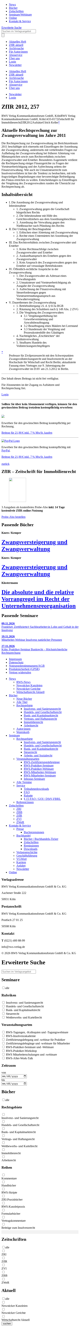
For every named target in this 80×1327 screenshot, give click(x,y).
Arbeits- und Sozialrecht (38, 755)
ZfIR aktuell (16, 45)
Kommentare (9, 1178)
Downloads (30, 848)
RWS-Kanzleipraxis (13, 1206)
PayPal (5, 450)
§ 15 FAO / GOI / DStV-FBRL (42, 798)
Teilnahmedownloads (36, 788)
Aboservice (15, 55)
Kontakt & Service (20, 21)
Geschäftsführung (26, 855)
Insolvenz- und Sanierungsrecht (42, 708)
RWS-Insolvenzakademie (20, 1036)
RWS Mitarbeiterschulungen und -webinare (31, 1054)
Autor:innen (23, 728)
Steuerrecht (30, 752)
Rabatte (28, 795)
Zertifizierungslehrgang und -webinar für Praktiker (35, 1039)
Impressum (15, 659)
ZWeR (20, 822)
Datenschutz (16, 662)
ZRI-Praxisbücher (12, 1199)
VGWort (21, 859)
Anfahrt (20, 865)
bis (3, 1080)
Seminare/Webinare (20, 14)
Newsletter (15, 65)
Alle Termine (24, 782)
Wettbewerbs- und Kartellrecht (23, 1017)
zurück (5, 463)
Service (20, 785)
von (3, 1072)
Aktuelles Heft (17, 41)
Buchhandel (23, 835)
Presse (20, 828)
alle (7, 988)
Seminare (14, 735)
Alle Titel (21, 702)
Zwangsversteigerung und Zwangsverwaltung (34, 545)
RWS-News (23, 682)
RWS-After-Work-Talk (19, 1058)
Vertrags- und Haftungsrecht (40, 718)
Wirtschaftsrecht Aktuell (30, 692)
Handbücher (8, 1185)
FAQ (27, 792)
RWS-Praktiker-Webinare (39, 768)
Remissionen (31, 845)
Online (13, 17)
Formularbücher (10, 1213)
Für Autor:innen (18, 51)
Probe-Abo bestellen (13, 516)
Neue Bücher (24, 698)
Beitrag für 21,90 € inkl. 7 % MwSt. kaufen (26, 432)
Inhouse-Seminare (34, 778)
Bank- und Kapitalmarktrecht (41, 715)
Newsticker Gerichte (28, 688)
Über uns (14, 58)
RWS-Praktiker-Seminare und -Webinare (29, 1047)
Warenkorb (22, 732)
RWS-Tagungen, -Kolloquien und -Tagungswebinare (36, 1032)
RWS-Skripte (9, 1192)
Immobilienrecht (33, 722)
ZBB (19, 812)
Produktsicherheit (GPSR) (24, 669)
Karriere (21, 862)
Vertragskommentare (13, 1220)
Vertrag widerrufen (20, 672)
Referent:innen (25, 802)
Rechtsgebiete (24, 705)
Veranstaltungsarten (27, 758)
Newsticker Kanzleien (29, 685)
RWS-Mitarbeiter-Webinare (40, 772)
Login (12, 61)
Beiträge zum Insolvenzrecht (18, 1227)
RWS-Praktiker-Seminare (39, 765)
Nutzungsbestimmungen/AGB (27, 665)
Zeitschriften (16, 11)
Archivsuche (16, 48)
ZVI (18, 818)
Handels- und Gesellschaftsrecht (43, 712)
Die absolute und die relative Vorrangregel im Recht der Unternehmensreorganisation (38, 599)
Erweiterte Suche (11, 27)
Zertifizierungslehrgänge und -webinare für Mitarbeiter (37, 1043)
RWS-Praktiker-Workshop (21, 1050)
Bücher (13, 7)
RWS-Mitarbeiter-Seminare (40, 775)
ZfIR (19, 815)
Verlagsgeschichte (26, 852)
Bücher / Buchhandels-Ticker (41, 838)
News (12, 4)
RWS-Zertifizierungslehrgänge (42, 762)
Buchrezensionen (34, 832)
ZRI (18, 808)
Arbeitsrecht (31, 725)
